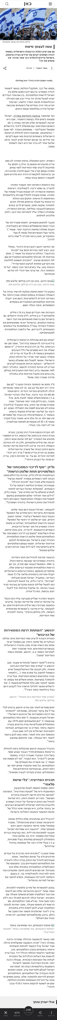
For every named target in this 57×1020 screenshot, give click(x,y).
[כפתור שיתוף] (5, 68)
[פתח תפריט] (50, 4)
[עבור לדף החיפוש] (7, 4)
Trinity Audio (34, 81)
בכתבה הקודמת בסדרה (26, 116)
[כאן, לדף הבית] (28, 4)
